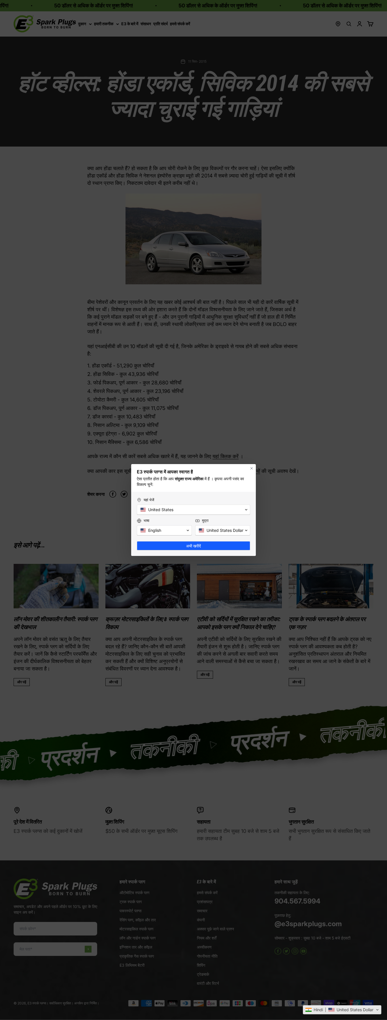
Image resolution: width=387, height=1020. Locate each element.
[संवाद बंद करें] (251, 468)
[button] (342, 1009)
